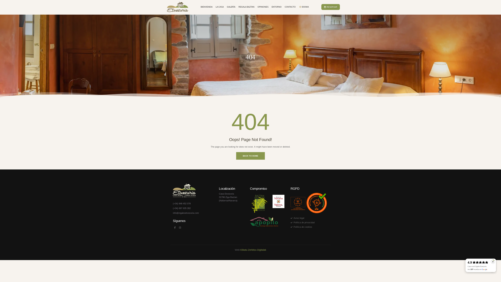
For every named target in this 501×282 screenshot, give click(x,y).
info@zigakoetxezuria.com (186, 213)
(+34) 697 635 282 (182, 208)
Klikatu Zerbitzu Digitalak (253, 250)
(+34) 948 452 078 (182, 203)
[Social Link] (175, 228)
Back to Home (250, 156)
